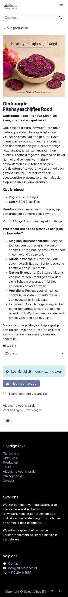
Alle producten (17, 28)
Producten (10, 462)
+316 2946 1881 (19, 572)
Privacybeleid (12, 476)
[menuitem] (51, 591)
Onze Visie (10, 458)
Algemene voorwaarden (20, 471)
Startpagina (11, 453)
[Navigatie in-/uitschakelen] (61, 5)
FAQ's (7, 467)
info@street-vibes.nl (22, 568)
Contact (8, 480)
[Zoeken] (60, 17)
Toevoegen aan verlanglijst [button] (27, 394)
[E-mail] (7, 420)
